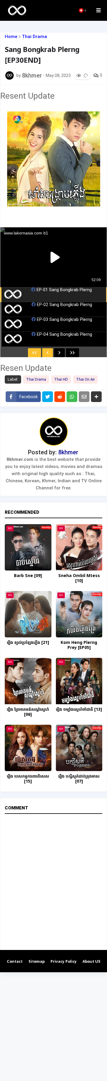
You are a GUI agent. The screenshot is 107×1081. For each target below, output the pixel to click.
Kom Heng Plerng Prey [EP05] (79, 645)
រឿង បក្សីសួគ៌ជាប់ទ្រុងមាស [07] (79, 779)
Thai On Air (85, 379)
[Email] (84, 396)
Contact (15, 961)
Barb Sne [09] (28, 576)
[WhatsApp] (72, 396)
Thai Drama (34, 36)
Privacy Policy (64, 961)
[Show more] (96, 396)
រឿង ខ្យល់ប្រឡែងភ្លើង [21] (28, 642)
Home (11, 36)
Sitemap (37, 961)
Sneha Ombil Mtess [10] (79, 578)
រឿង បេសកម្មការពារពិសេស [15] (28, 779)
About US (91, 961)
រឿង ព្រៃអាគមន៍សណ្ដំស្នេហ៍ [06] (28, 712)
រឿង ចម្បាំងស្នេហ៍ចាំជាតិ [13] (79, 709)
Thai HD (61, 379)
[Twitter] (47, 396)
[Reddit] (59, 396)
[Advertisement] (53, 1025)
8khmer (68, 452)
